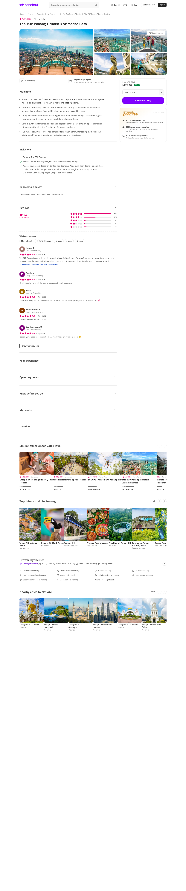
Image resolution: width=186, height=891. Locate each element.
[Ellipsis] (59, 15)
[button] (56, 52)
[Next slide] (165, 501)
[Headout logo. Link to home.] (28, 5)
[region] (38, 463)
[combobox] (74, 5)
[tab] (28, 564)
